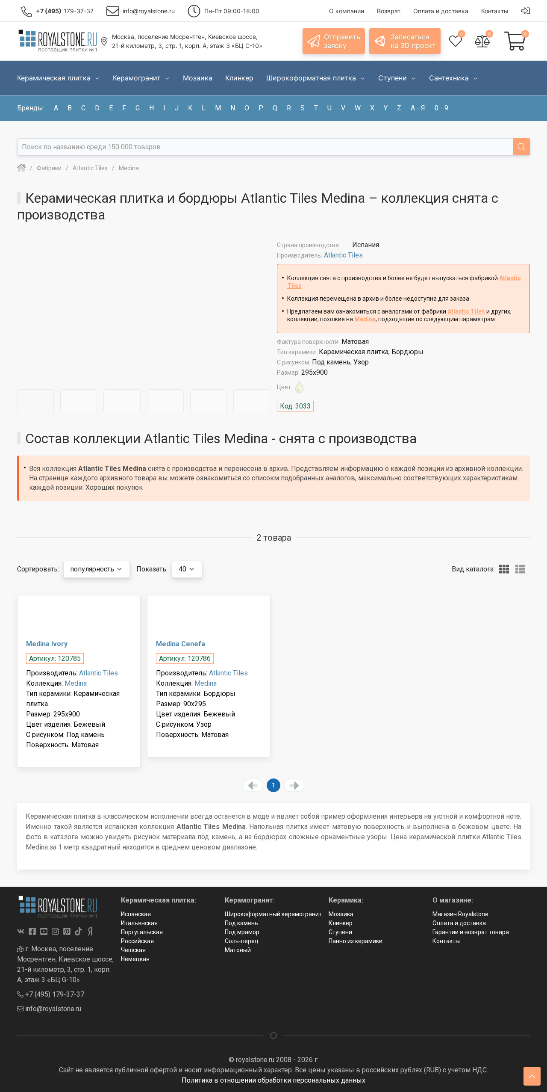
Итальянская (139, 923)
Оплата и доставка (459, 923)
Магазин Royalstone (460, 914)
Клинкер (341, 923)
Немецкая (135, 959)
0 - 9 (441, 108)
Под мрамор (242, 932)
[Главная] (21, 168)
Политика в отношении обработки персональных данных (273, 1080)
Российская (137, 941)
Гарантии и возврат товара (470, 932)
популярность (93, 569)
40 (183, 569)
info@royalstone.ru (52, 1009)
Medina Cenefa (180, 644)
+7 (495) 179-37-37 (54, 994)
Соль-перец (242, 941)
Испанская (136, 914)
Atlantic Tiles (343, 255)
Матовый (238, 950)
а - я (418, 108)
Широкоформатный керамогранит (273, 914)
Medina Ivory (47, 644)
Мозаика (341, 914)
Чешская (133, 950)
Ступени (340, 932)
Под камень (241, 923)
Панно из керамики (355, 941)
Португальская (142, 932)
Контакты (446, 941)
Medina (365, 319)
